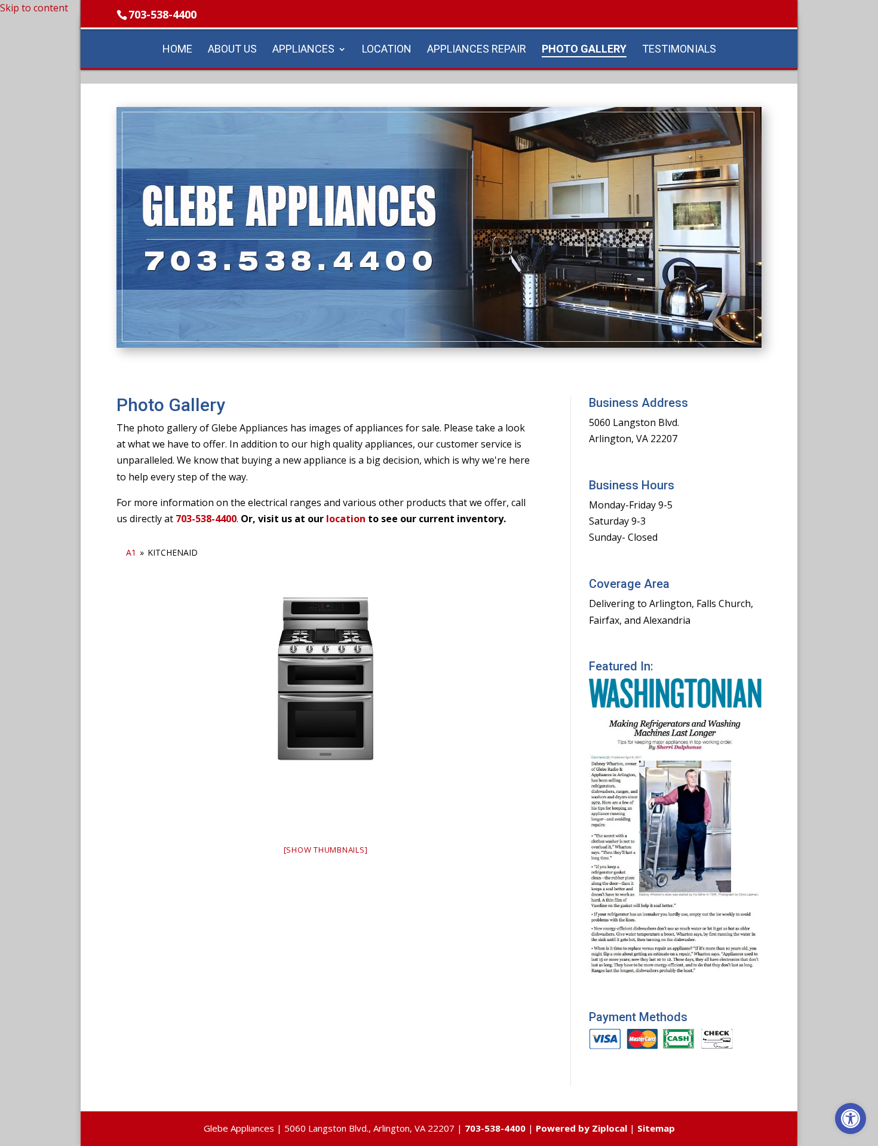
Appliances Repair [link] (476, 50)
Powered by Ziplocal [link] (581, 1128)
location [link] (346, 518)
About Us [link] (232, 50)
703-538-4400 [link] (162, 14)
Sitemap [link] (656, 1128)
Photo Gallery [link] (584, 50)
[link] (850, 1118)
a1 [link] (131, 552)
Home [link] (177, 50)
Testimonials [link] (679, 50)
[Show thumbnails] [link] (326, 849)
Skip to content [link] (34, 7)
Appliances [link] (303, 50)
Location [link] (387, 50)
